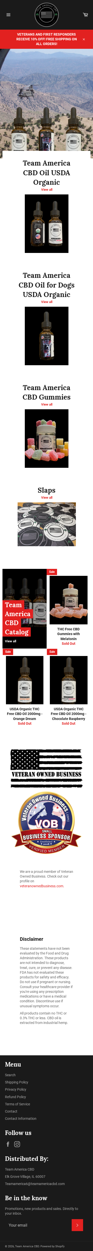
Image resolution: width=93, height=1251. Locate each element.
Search (10, 1075)
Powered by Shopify (52, 1246)
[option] (46, 103)
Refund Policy (15, 1097)
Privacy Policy (15, 1089)
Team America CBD (27, 1246)
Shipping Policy (16, 1082)
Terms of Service (17, 1104)
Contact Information (20, 1119)
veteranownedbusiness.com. (42, 886)
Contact (11, 1111)
